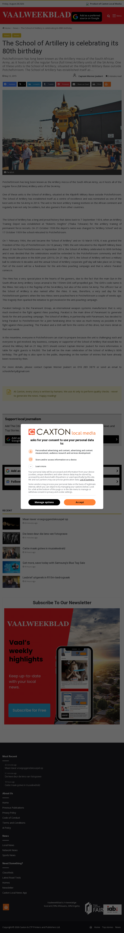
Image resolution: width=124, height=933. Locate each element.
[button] (62, 466)
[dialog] (62, 466)
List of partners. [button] (87, 479)
